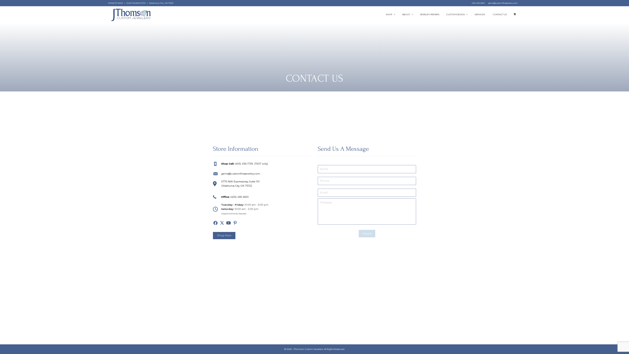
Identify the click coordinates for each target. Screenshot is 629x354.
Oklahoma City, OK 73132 (161, 3)
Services (480, 14)
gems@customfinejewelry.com (503, 3)
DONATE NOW (115, 3)
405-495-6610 (478, 3)
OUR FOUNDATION (135, 3)
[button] (215, 223)
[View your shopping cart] (514, 14)
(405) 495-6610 (239, 196)
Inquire (367, 233)
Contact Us (500, 14)
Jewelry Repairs (429, 14)
